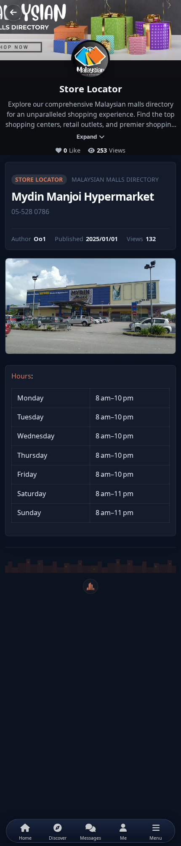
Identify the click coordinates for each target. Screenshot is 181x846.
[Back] (13, 12)
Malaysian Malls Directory (115, 179)
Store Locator (39, 179)
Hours (21, 376)
